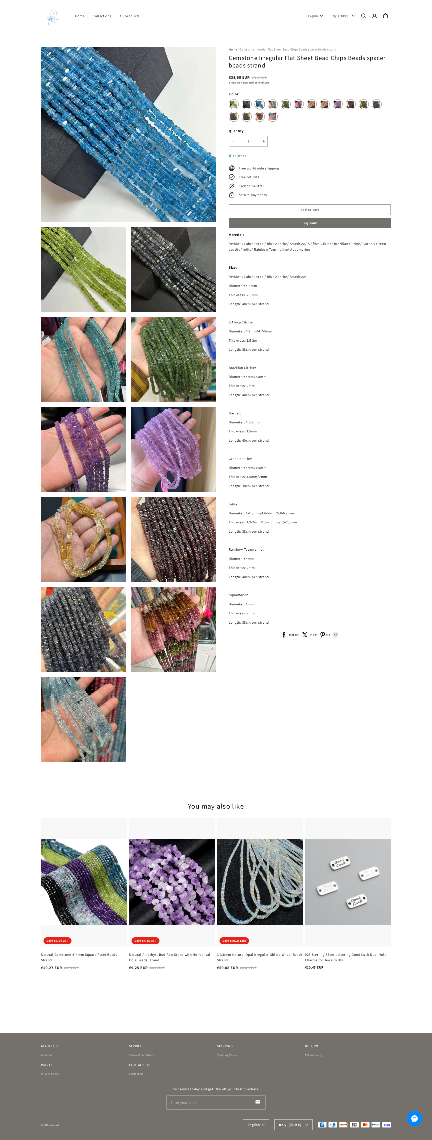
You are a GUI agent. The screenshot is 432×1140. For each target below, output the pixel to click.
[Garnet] (351, 104)
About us (46, 1055)
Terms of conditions (142, 1055)
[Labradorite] (247, 104)
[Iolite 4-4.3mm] (377, 104)
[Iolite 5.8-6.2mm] (247, 117)
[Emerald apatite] (273, 104)
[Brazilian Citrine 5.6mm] (325, 104)
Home (80, 16)
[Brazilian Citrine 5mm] (312, 104)
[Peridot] (234, 104)
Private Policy (50, 1074)
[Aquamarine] (273, 117)
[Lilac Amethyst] (338, 104)
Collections (102, 16)
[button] (363, 16)
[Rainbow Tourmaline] (260, 117)
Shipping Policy (227, 1055)
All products (130, 16)
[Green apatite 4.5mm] (286, 104)
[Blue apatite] (260, 104)
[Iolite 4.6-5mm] (234, 117)
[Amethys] (299, 104)
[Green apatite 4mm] (364, 104)
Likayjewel (54, 1125)
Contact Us (136, 1074)
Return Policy (313, 1055)
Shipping (234, 82)
